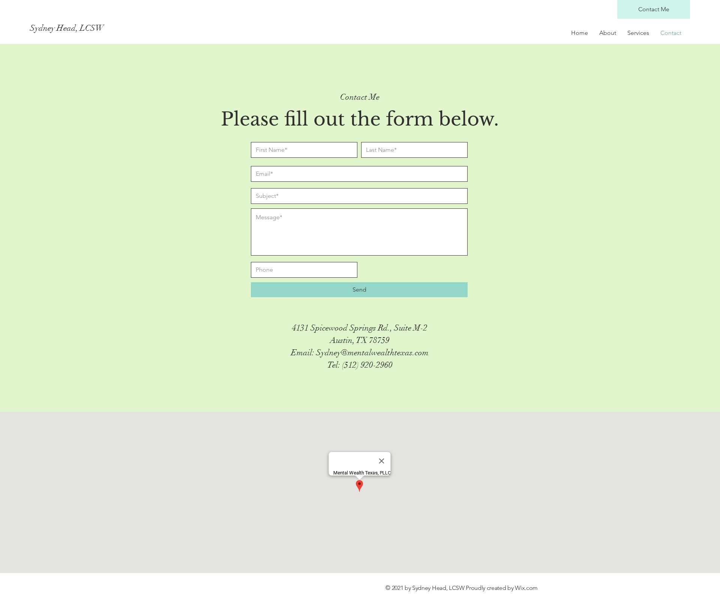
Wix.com (526, 587)
